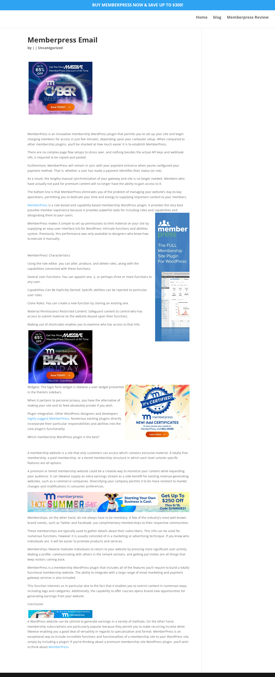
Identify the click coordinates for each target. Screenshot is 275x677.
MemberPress (37, 205)
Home (202, 18)
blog (217, 18)
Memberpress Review (248, 18)
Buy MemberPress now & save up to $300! (137, 5)
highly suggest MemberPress (48, 418)
